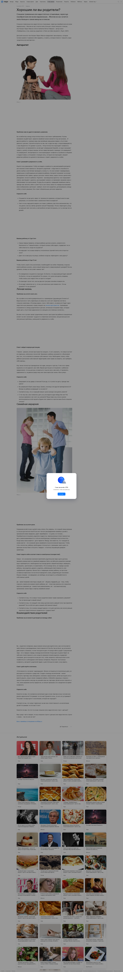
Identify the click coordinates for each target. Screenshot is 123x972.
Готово (61, 494)
